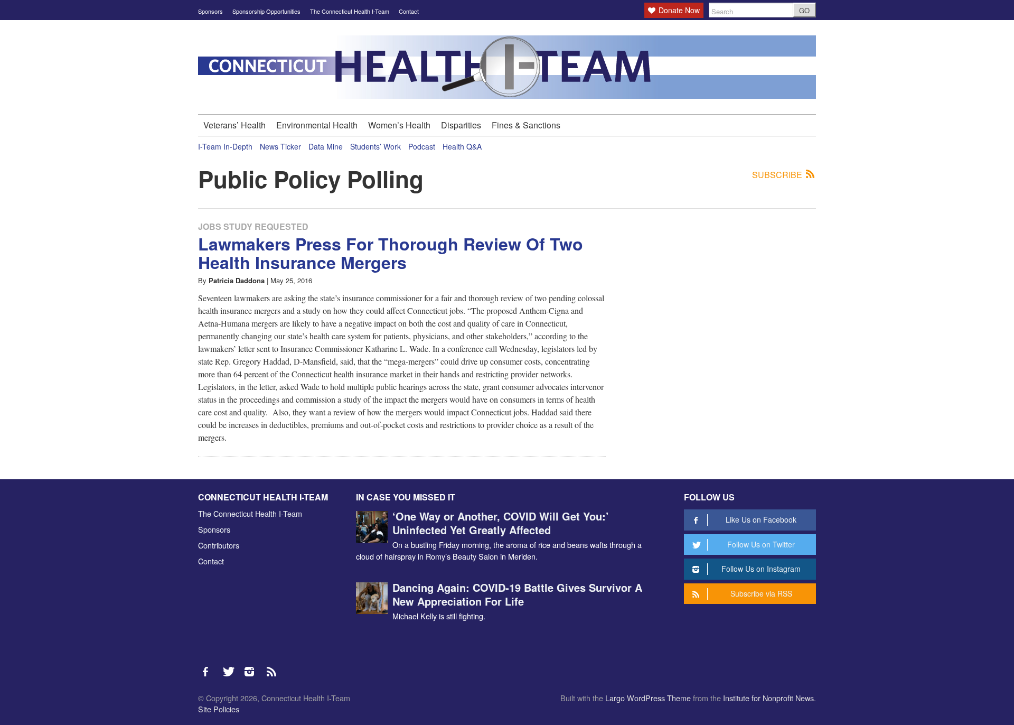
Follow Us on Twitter (761, 544)
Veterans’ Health (234, 125)
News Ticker (280, 146)
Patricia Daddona (237, 280)
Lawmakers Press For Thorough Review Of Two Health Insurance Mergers (390, 252)
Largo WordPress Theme (648, 697)
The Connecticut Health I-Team (349, 11)
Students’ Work (375, 146)
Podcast (421, 146)
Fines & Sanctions (526, 125)
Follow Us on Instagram (761, 568)
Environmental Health (317, 125)
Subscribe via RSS (761, 593)
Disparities (461, 125)
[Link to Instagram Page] (253, 666)
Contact (409, 11)
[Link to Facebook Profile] (209, 666)
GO (804, 10)
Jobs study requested (253, 226)
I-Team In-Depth (225, 146)
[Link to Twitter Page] (231, 666)
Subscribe (778, 175)
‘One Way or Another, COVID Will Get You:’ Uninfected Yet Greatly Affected (500, 522)
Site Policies (218, 708)
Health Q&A (462, 146)
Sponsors (210, 11)
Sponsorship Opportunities (266, 11)
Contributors (218, 545)
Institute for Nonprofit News (768, 697)
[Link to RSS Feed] (272, 666)
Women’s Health (399, 125)
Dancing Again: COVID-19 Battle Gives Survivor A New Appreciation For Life (517, 594)
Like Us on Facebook (761, 519)
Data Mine (325, 146)
